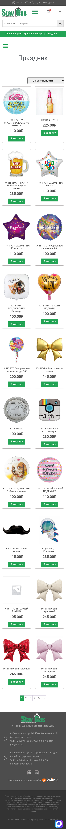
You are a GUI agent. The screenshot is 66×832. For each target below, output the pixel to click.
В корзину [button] (16, 138)
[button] (6, 46)
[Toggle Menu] (35, 12)
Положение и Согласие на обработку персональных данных (33, 820)
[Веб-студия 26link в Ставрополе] (50, 780)
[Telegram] (29, 772)
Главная (9, 33)
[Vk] (36, 772)
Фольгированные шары (30, 33)
